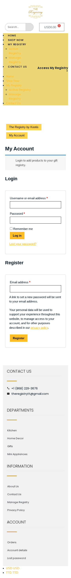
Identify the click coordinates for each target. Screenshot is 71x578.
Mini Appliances (17, 454)
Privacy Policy (16, 510)
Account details (17, 550)
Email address (20, 282)
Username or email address (29, 198)
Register (18, 338)
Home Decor (15, 438)
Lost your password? (22, 244)
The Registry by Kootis (23, 127)
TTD (12, 572)
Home (12, 35)
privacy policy (39, 327)
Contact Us (17, 67)
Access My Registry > (52, 69)
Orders (11, 542)
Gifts (10, 446)
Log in (17, 235)
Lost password (16, 558)
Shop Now (15, 40)
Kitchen (12, 430)
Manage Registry (15, 60)
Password (17, 213)
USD (12, 568)
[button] (17, 71)
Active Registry (15, 51)
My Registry (17, 44)
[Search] (29, 27)
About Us (13, 486)
